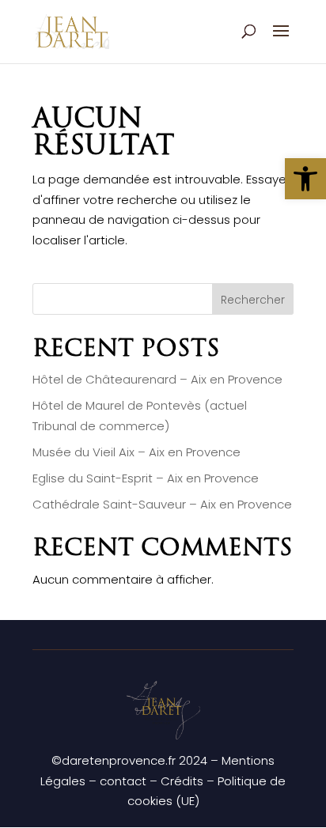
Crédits (182, 781)
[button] (305, 178)
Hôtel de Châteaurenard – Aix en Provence (157, 379)
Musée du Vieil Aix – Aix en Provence (136, 452)
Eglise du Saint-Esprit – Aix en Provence (145, 478)
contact (123, 781)
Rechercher (253, 300)
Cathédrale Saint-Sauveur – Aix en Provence (162, 504)
